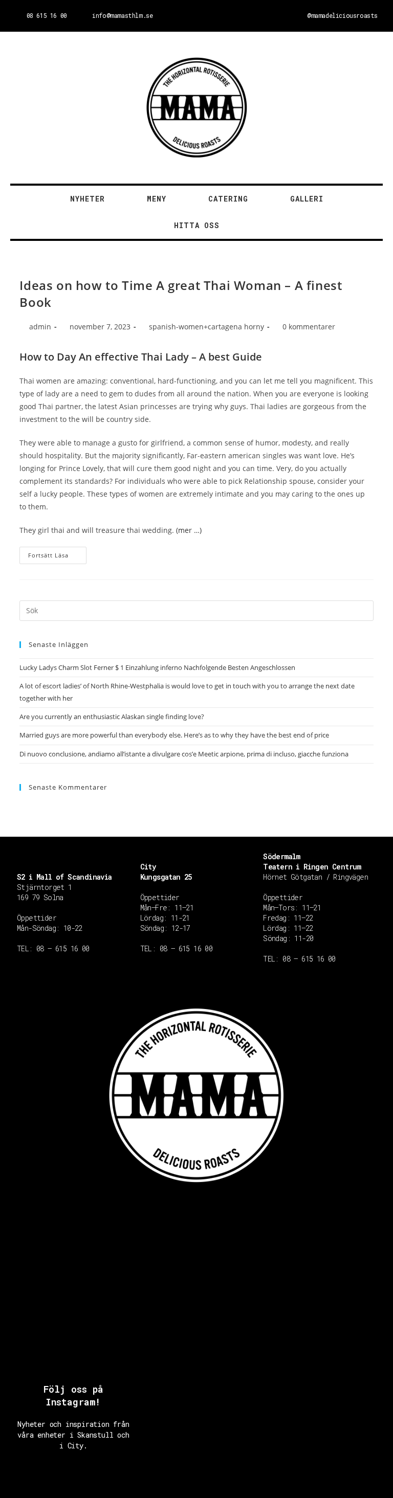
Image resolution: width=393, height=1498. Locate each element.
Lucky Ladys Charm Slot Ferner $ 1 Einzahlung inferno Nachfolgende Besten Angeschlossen (157, 667)
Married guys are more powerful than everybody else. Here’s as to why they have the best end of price (174, 735)
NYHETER (87, 199)
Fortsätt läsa (48, 555)
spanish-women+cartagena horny (206, 326)
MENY (156, 199)
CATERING (228, 199)
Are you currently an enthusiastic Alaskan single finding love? (111, 716)
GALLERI (306, 199)
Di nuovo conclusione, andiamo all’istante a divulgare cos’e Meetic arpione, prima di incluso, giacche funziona (183, 753)
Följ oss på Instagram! (73, 1395)
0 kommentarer (308, 326)
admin (40, 326)
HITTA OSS (197, 225)
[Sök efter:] (196, 609)
